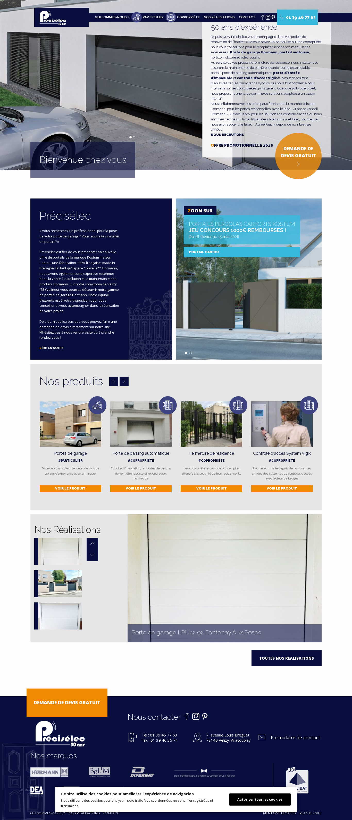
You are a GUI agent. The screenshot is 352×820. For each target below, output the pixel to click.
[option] (58, 551)
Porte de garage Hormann (254, 52)
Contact (247, 17)
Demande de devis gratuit (67, 702)
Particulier (153, 17)
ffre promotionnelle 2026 (242, 145)
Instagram (269, 18)
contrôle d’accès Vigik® (258, 78)
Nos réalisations (219, 17)
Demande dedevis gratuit (298, 152)
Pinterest (274, 18)
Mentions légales (279, 813)
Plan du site (310, 813)
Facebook (264, 18)
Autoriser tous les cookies (259, 799)
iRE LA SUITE (51, 348)
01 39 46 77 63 (300, 17)
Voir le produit (70, 488)
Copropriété (188, 17)
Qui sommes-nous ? (112, 17)
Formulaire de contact (295, 737)
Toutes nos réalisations (286, 658)
